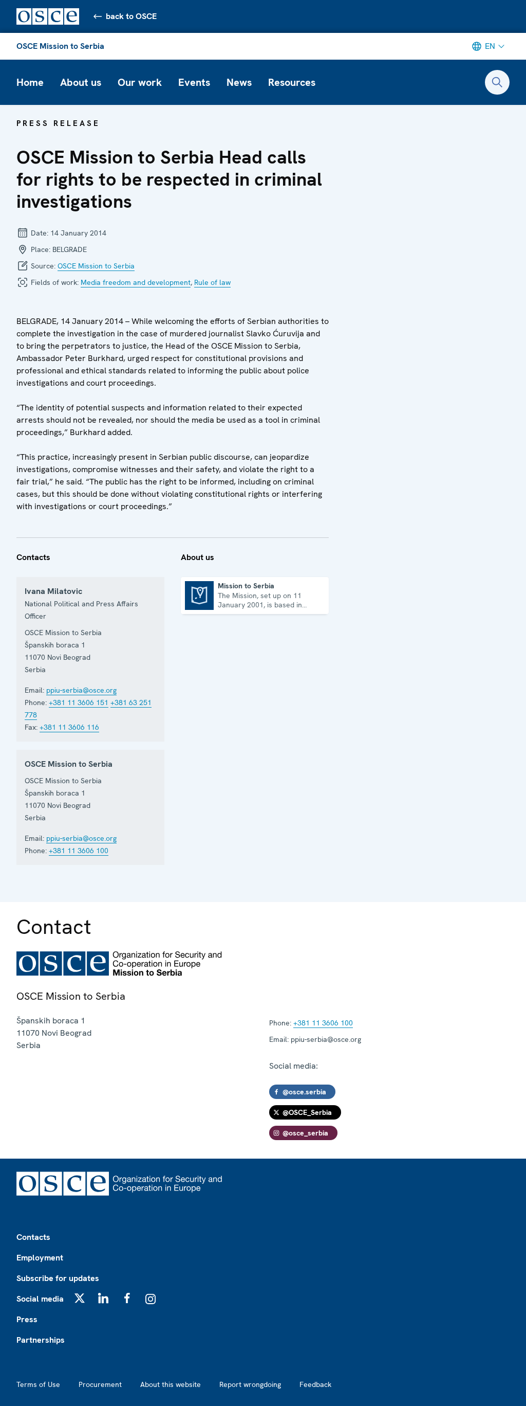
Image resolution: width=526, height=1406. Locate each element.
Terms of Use (38, 1384)
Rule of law (212, 282)
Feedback (315, 1384)
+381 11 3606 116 (69, 727)
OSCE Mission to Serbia (60, 46)
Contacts (33, 1237)
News (239, 82)
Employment (39, 1257)
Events (194, 82)
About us (80, 82)
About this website (170, 1384)
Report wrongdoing (250, 1384)
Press (26, 1319)
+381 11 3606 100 (78, 850)
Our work (140, 82)
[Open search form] (497, 82)
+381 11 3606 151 (78, 702)
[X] (79, 1298)
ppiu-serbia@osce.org (81, 690)
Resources (291, 82)
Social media (40, 1298)
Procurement (100, 1384)
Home (30, 82)
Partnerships (40, 1340)
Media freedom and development (136, 282)
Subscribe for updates (57, 1278)
